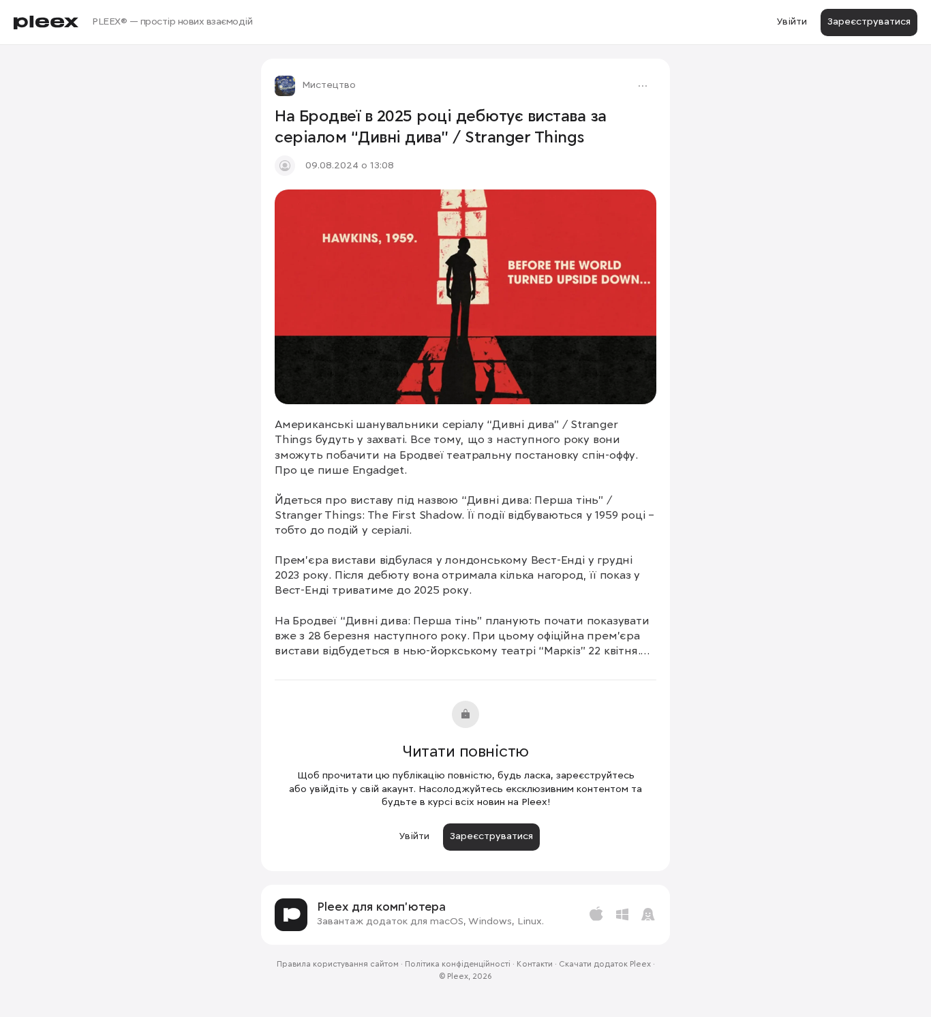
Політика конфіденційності (457, 964)
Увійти (791, 21)
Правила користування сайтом (338, 964)
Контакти (535, 964)
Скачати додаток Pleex (605, 964)
